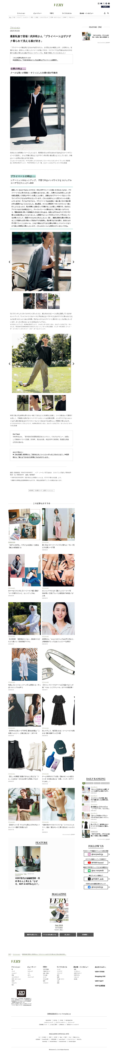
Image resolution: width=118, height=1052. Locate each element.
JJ (39, 1037)
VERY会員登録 (100, 986)
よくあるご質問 (53, 1024)
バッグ (19, 17)
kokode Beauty (53, 1041)
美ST (66, 1037)
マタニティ (72, 17)
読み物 (75, 979)
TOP (9, 954)
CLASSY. (44, 1037)
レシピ (58, 969)
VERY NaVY (99, 981)
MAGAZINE (48, 1020)
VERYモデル (77, 975)
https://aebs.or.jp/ (27, 1005)
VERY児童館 (46, 969)
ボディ (29, 975)
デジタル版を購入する (49, 935)
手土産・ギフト (60, 979)
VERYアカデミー (78, 973)
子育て (52, 13)
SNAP (64, 17)
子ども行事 (45, 979)
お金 (58, 981)
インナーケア (31, 977)
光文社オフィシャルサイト (73, 1024)
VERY (50, 1037)
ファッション (21, 13)
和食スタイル (76, 1037)
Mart (61, 1037)
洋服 (36, 17)
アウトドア (59, 973)
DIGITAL (55, 1020)
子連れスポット (46, 971)
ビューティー (37, 13)
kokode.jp (44, 1041)
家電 (58, 983)
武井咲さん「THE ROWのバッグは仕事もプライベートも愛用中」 (36, 60)
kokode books (62, 1041)
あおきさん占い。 (101, 967)
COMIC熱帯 (53, 1039)
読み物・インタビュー (86, 13)
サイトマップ (71, 1022)
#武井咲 (31, 490)
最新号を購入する (32, 935)
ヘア (29, 973)
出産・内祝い (46, 973)
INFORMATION (69, 1020)
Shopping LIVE (100, 976)
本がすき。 (79, 1039)
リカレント (76, 977)
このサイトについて (48, 1022)
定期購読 (84, 935)
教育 (44, 981)
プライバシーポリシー (60, 1022)
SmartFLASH (45, 1039)
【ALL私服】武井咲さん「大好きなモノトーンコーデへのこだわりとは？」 (39, 454)
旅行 (58, 975)
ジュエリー (26, 17)
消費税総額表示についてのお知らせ (59, 1014)
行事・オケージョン (56, 17)
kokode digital (72, 1041)
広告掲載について (43, 1024)
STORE (61, 1020)
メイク (29, 969)
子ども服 (45, 975)
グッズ (44, 977)
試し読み (67, 935)
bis (70, 1037)
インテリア (59, 971)
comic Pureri (62, 1039)
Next (73, 262)
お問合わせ (61, 1024)
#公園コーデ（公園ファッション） (44, 490)
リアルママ (45, 983)
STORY (55, 1037)
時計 (32, 17)
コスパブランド (44, 17)
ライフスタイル (67, 13)
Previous (9, 262)
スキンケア (30, 971)
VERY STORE (99, 972)
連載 (75, 969)
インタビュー (77, 971)
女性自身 (38, 1039)
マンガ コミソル (71, 1039)
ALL (10, 17)
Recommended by (67, 834)
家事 (58, 977)
